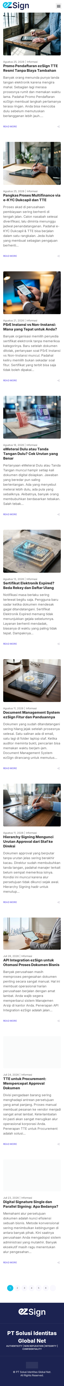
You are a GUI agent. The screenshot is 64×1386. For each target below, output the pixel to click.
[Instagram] (35, 1320)
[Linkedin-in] (41, 1320)
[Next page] (53, 1288)
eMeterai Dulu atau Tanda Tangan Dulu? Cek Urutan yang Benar (30, 453)
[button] (59, 6)
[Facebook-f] (28, 1320)
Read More (10, 126)
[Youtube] (22, 1320)
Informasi (32, 61)
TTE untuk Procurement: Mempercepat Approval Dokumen (24, 1083)
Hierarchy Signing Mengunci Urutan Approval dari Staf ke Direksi (28, 841)
